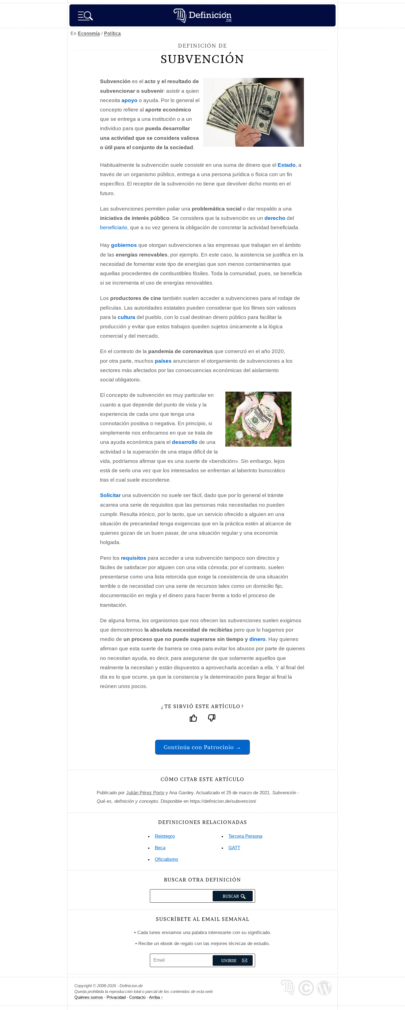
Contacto (137, 997)
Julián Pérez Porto (145, 792)
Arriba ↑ (156, 997)
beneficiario (113, 227)
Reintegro (165, 836)
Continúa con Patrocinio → (202, 747)
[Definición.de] (202, 15)
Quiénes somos (88, 997)
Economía (89, 33)
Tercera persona (245, 836)
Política (112, 33)
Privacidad (116, 997)
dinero (257, 639)
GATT (234, 847)
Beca (160, 847)
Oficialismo (166, 859)
